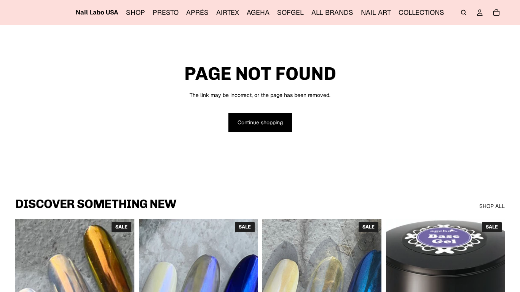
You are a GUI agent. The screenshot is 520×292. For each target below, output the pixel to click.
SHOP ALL (492, 206)
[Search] (463, 12)
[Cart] (496, 12)
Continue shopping (260, 122)
